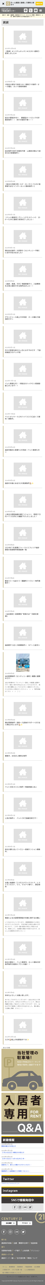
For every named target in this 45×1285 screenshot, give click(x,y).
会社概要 (9, 1223)
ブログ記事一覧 (17, 1270)
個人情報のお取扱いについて (12, 1273)
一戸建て (17, 1250)
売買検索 (20, 1267)
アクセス (25, 1223)
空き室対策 (21, 1258)
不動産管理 (28, 1267)
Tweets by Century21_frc (10, 1183)
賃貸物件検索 (6, 1243)
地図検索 (34, 1243)
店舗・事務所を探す (21, 1243)
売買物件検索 (6, 1250)
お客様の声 (6, 1270)
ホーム (5, 1267)
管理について (32, 1258)
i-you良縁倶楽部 (29, 1270)
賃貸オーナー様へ (8, 1258)
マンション (35, 1250)
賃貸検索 (12, 1267)
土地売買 (26, 1250)
